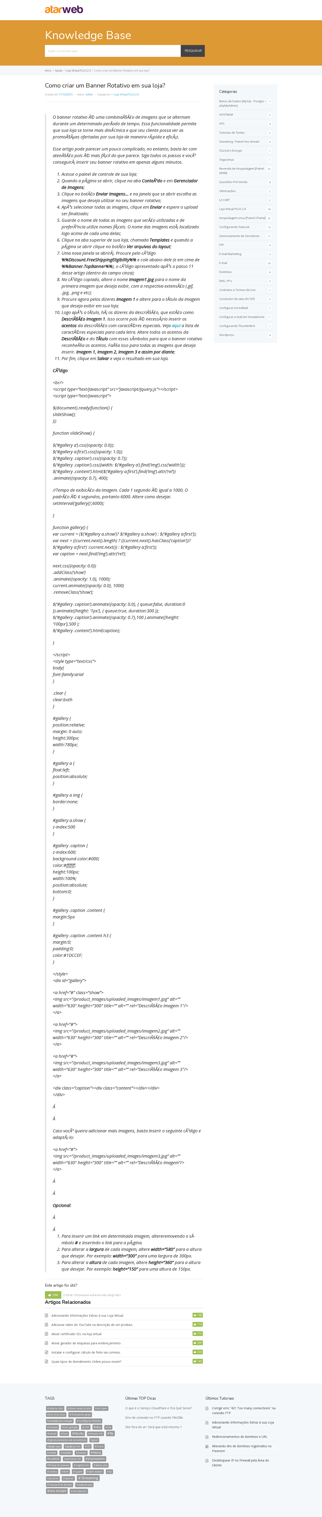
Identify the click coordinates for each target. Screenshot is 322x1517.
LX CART (224, 200)
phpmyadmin (96, 1459)
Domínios (225, 272)
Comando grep (81, 1414)
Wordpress (226, 335)
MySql (97, 1452)
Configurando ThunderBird (237, 326)
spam (78, 1471)
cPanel (54, 1427)
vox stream (58, 1491)
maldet (52, 1452)
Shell (66, 1471)
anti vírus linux (57, 1414)
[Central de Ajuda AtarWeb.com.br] (64, 12)
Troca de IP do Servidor (60, 1484)
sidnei (89, 94)
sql (110, 1471)
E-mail (223, 263)
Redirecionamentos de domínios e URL (239, 1437)
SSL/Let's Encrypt (230, 150)
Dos (109, 1427)
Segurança (226, 159)
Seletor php (101, 1465)
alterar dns (56, 1408)
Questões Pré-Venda (233, 182)
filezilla (79, 1433)
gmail (95, 1440)
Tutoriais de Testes (232, 132)
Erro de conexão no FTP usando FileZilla (154, 1417)
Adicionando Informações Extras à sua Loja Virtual (87, 1315)
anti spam (102, 1408)
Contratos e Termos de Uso (237, 290)
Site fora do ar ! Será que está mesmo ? (153, 1427)
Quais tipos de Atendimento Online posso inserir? (86, 1361)
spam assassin (96, 1471)
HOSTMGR (226, 115)
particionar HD (73, 1458)
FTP (221, 245)
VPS (222, 124)
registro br (82, 1465)
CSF (87, 1427)
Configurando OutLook (234, 227)
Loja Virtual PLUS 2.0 (78, 70)
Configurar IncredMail (233, 308)
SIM (55, 1295)
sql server (53, 1478)
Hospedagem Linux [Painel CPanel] (242, 218)
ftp (111, 1433)
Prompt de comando (59, 1465)
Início (48, 70)
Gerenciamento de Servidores (239, 236)
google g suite (73, 1446)
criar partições (71, 1427)
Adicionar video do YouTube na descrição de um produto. (92, 1325)
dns (98, 1427)
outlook (55, 1459)
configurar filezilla (90, 1420)
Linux (100, 1446)
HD (88, 1446)
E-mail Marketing (230, 254)
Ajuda (58, 70)
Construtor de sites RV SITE (237, 299)
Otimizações (227, 191)
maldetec (66, 1452)
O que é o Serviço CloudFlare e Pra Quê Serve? (158, 1408)
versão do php (85, 1484)
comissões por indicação (60, 1420)
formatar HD (96, 1433)
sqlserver (69, 1478)
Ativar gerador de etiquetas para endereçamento (86, 1343)
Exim (65, 1433)
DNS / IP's (225, 281)
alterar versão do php (80, 1408)
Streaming (89, 1478)
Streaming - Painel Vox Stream (239, 141)
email (53, 1433)
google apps (54, 1446)
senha (53, 1471)
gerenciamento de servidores (68, 1440)
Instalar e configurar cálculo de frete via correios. (86, 1352)
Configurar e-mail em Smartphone (241, 317)
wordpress (80, 1491)
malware (82, 1452)
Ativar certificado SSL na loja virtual (76, 1334)
